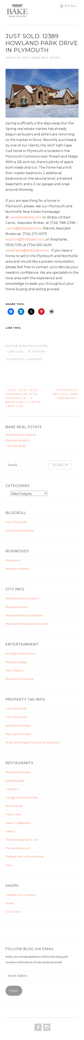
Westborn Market (17, 568)
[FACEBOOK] (38, 1027)
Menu (71, 6)
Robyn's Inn (13, 560)
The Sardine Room (18, 848)
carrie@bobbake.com (23, 228)
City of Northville (16, 708)
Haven (10, 903)
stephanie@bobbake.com (28, 250)
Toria (9, 865)
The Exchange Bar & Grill (22, 839)
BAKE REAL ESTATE (46, 57)
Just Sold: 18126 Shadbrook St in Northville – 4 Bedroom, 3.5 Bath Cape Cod (23, 398)
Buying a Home (35, 345)
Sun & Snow (13, 911)
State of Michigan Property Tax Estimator (33, 742)
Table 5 (10, 831)
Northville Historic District (22, 598)
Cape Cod (15, 351)
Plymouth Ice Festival (19, 678)
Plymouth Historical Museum (24, 615)
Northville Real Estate (20, 530)
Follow (13, 990)
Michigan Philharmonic (20, 653)
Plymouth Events (17, 607)
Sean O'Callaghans (18, 823)
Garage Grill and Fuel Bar (22, 797)
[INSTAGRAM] (46, 1027)
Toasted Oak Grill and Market (25, 856)
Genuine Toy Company (20, 894)
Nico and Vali (14, 806)
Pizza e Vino (13, 814)
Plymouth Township (18, 734)
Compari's (12, 789)
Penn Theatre (14, 670)
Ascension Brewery (18, 772)
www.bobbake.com (26, 217)
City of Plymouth (16, 522)
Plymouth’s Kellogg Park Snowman (65, 394)
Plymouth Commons (24, 359)
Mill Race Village (16, 662)
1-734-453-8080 (16, 446)
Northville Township (18, 725)
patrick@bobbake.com (25, 239)
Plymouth (36, 351)
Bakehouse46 (15, 780)
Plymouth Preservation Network (27, 623)
